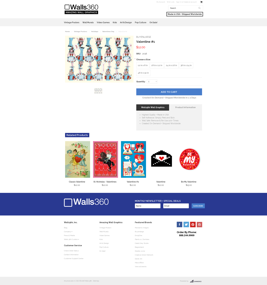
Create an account (190, 2)
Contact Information (71, 255)
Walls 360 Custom (71, 239)
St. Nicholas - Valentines (104, 182)
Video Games (103, 22)
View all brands (140, 267)
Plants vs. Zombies (142, 239)
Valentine (160, 182)
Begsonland (139, 247)
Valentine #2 (133, 182)
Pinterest (193, 224)
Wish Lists (170, 2)
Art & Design (126, 22)
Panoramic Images (142, 228)
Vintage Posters (71, 22)
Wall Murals (88, 22)
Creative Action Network (144, 255)
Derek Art (138, 259)
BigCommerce (196, 281)
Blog (65, 228)
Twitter (186, 224)
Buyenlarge (139, 232)
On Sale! (153, 22)
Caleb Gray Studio (142, 243)
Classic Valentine (77, 182)
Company (67, 232)
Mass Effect (139, 263)
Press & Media (69, 235)
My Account (160, 2)
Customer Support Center (73, 258)
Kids (115, 22)
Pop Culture (140, 22)
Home (67, 31)
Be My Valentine (188, 182)
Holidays (94, 31)
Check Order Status (71, 251)
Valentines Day (108, 31)
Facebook (179, 224)
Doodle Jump (140, 251)
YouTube (199, 224)
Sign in (178, 2)
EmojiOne (138, 235)
